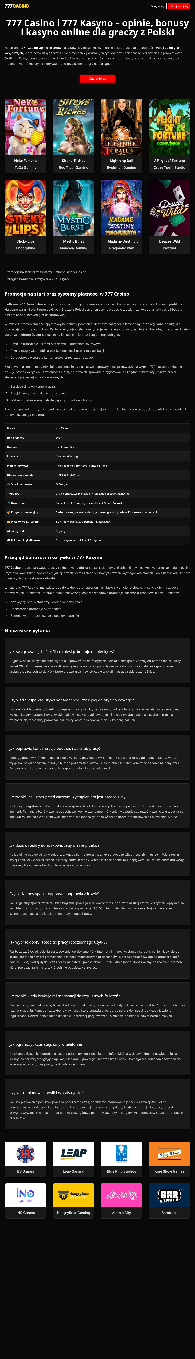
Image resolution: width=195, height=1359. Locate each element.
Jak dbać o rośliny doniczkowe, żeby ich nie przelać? (54, 845)
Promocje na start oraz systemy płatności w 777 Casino (46, 272)
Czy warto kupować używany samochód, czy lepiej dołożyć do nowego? (71, 700)
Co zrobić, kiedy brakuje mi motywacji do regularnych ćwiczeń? (64, 995)
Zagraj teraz (98, 78)
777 (17, 6)
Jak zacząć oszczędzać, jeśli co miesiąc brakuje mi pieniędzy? (62, 651)
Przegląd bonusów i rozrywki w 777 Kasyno (37, 279)
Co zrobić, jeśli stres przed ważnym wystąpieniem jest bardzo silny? (68, 796)
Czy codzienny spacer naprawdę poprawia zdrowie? (54, 893)
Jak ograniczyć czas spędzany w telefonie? (45, 1044)
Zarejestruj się (179, 6)
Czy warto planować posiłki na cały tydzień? (47, 1092)
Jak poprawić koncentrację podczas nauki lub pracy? (55, 748)
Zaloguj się (157, 6)
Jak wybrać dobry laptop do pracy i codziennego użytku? (58, 942)
